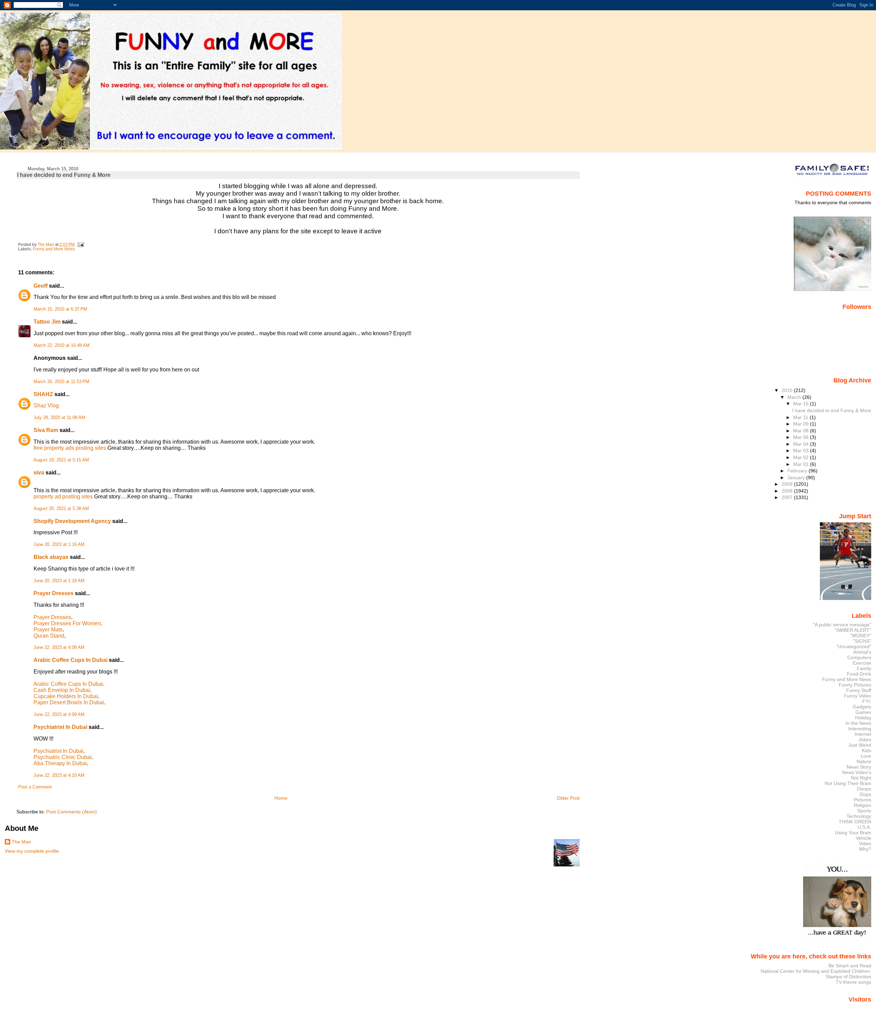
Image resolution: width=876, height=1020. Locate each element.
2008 (788, 491)
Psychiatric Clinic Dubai (63, 757)
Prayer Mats (48, 629)
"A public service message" (842, 624)
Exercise (862, 663)
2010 (788, 390)
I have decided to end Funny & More (831, 410)
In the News (858, 723)
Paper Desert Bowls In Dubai (69, 702)
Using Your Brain (853, 832)
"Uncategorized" (853, 646)
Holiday (863, 717)
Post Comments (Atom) (71, 811)
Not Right (861, 778)
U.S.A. (864, 827)
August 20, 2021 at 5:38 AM (61, 508)
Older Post (568, 798)
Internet (862, 734)
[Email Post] (80, 245)
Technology (859, 816)
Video (865, 843)
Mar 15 (801, 403)
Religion (862, 805)
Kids (866, 750)
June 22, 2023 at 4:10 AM (59, 775)
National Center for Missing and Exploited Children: (816, 971)
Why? (865, 849)
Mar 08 (801, 430)
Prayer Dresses (54, 593)
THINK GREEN (855, 821)
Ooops (864, 789)
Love (866, 756)
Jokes (865, 739)
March (794, 397)
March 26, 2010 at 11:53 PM (61, 381)
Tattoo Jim (47, 322)
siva (39, 472)
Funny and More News (54, 249)
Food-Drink (859, 674)
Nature (863, 761)
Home (280, 798)
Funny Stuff (858, 690)
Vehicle (863, 838)
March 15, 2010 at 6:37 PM (60, 309)
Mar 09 (801, 424)
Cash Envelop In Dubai (62, 690)
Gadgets (862, 706)
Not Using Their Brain (848, 783)
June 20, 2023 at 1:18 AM (59, 580)
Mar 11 (801, 417)
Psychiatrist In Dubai (60, 727)
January (796, 477)
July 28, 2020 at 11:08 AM (59, 417)
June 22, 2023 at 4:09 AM (59, 714)
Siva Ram (46, 430)
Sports (864, 810)
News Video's (856, 772)
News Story (859, 767)
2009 (788, 484)
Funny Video (857, 695)
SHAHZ (43, 394)
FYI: (866, 701)
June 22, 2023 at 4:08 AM (59, 647)
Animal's (862, 652)
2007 (788, 497)
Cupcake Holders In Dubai (66, 696)
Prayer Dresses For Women (67, 623)
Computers (859, 657)
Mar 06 (801, 437)
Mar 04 (801, 444)
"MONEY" (860, 635)
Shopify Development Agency (72, 521)
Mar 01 (801, 464)
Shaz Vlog (46, 405)
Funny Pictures (855, 685)
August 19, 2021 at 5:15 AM (61, 460)
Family (864, 668)
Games (863, 712)
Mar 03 (801, 450)
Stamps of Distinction (848, 976)
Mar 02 (801, 457)
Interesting (859, 728)
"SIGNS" (862, 641)
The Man (21, 842)
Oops (865, 794)
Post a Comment (35, 787)
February (798, 470)
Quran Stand (49, 636)
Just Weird (859, 745)
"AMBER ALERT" (853, 630)
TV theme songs (853, 982)
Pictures (862, 799)
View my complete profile (32, 851)
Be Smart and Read (849, 965)
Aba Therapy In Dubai (60, 763)
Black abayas (51, 557)
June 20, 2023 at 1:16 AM (59, 544)
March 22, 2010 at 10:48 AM (62, 345)
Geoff (41, 286)
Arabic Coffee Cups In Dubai (70, 660)
